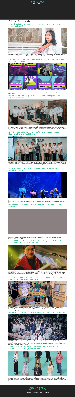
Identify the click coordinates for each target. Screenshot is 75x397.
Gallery (56, 2)
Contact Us (62, 2)
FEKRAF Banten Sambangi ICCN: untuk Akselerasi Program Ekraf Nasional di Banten (34, 97)
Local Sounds (19, 2)
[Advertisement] (37, 12)
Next (65, 383)
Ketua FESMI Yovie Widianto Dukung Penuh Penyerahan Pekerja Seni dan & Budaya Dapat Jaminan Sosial (35, 242)
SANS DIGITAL (41, 392)
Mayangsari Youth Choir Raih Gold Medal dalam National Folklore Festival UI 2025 (34, 206)
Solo (25, 2)
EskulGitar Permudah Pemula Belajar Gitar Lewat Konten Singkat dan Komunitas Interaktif (36, 60)
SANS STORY (47, 392)
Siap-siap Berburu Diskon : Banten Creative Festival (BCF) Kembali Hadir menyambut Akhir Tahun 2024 (35, 278)
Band (14, 2)
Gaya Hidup (51, 2)
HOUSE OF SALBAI (28, 392)
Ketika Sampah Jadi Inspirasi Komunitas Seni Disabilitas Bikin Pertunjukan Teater (33, 169)
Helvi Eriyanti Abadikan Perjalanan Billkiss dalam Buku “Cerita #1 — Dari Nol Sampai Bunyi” (37, 25)
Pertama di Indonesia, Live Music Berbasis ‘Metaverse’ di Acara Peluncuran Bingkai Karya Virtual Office (33, 348)
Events (46, 2)
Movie (28, 2)
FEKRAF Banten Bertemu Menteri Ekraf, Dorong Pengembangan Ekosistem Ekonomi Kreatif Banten (33, 133)
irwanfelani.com (35, 392)
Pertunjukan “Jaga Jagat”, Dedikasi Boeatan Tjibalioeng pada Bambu (36, 312)
